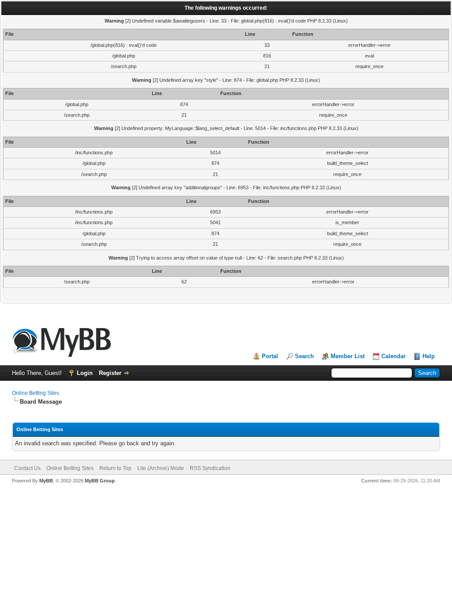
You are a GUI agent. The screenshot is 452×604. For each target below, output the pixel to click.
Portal (270, 356)
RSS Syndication (210, 468)
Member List (348, 356)
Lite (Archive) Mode (160, 468)
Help (428, 356)
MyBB (46, 480)
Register (110, 373)
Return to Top (115, 468)
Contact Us (27, 468)
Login (85, 373)
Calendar (393, 356)
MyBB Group (100, 480)
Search (304, 356)
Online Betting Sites (35, 393)
